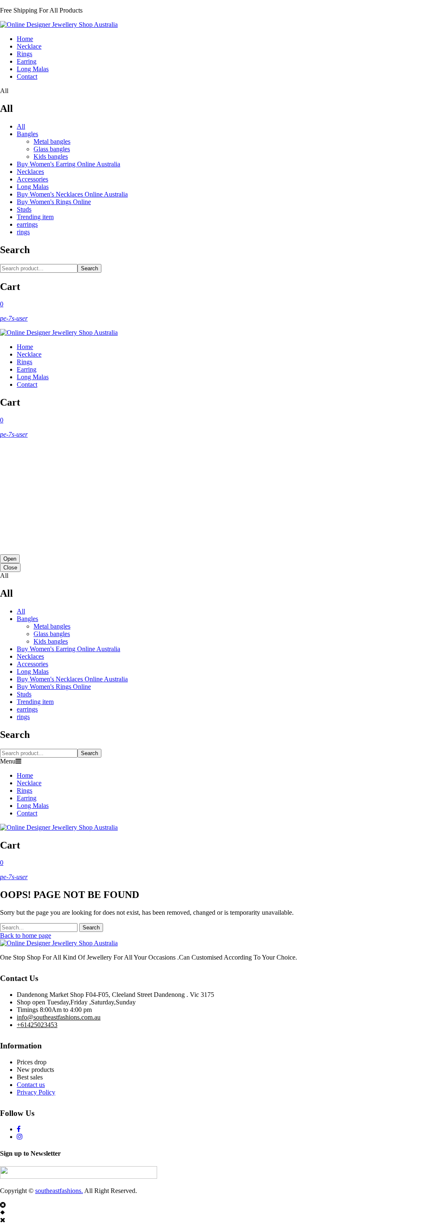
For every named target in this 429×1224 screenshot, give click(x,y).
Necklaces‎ (30, 171)
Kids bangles (51, 156)
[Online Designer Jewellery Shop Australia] (59, 24)
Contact (27, 76)
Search (89, 268)
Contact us (31, 1084)
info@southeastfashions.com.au (59, 1017)
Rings (24, 53)
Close (10, 567)
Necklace (29, 46)
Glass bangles (52, 149)
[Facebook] (19, 1129)
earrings (27, 224)
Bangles (27, 133)
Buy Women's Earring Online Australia (68, 164)
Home (25, 38)
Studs (24, 209)
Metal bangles (52, 141)
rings (23, 231)
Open (9, 559)
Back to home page (25, 935)
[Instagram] (20, 1136)
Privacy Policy (36, 1092)
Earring (26, 61)
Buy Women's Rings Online (54, 201)
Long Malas (33, 68)
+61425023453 (37, 1024)
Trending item (35, 216)
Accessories (32, 179)
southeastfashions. (59, 1190)
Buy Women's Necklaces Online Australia (72, 194)
